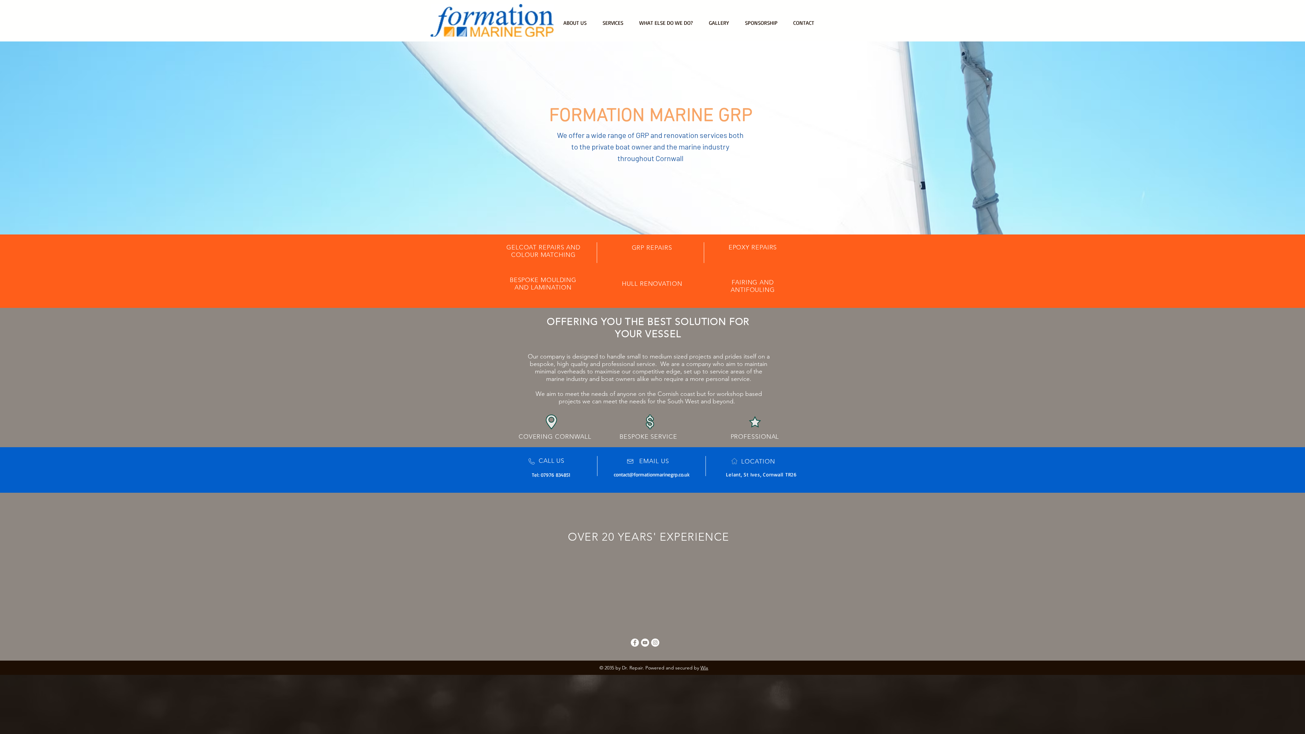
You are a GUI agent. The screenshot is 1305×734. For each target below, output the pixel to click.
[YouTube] (645, 643)
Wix (704, 668)
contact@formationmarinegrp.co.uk (652, 474)
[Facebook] (635, 643)
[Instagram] (655, 643)
